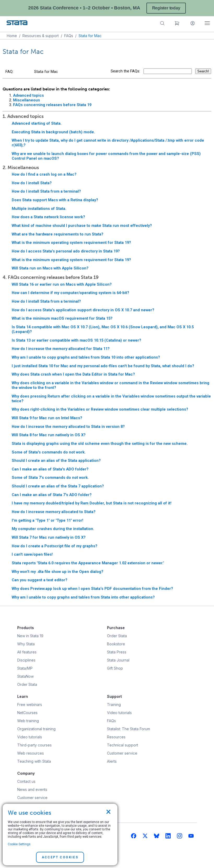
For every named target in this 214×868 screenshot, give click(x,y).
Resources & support (40, 35)
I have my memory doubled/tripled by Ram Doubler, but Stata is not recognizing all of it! (91, 503)
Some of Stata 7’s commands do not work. (50, 477)
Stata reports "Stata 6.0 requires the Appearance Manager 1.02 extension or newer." (88, 563)
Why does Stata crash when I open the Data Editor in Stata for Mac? (73, 374)
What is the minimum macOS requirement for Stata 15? (62, 318)
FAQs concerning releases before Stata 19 (52, 104)
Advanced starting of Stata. (37, 123)
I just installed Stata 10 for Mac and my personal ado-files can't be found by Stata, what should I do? (103, 366)
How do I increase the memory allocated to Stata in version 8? (68, 426)
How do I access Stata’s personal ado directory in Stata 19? (66, 251)
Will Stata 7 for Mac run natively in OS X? (49, 537)
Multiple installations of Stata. (39, 208)
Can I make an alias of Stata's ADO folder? (50, 469)
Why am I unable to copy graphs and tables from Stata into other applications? (83, 597)
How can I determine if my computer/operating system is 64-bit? (70, 292)
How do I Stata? (32, 183)
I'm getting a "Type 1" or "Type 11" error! (47, 520)
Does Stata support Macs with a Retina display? (55, 200)
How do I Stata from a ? (46, 191)
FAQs (68, 35)
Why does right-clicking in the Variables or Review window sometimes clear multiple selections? (100, 409)
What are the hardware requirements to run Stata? (57, 234)
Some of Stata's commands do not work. (49, 452)
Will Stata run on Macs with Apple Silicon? (50, 268)
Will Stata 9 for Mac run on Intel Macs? (47, 418)
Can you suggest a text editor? (39, 580)
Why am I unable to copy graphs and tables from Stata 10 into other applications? (86, 357)
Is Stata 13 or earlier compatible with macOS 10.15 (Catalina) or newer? (76, 340)
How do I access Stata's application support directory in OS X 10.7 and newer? (83, 310)
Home (12, 35)
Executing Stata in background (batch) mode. (53, 132)
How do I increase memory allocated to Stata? (54, 511)
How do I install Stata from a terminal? (46, 301)
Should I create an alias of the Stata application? (56, 460)
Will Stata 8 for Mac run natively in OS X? (49, 435)
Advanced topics (28, 95)
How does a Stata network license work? (48, 217)
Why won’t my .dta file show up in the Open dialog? (57, 571)
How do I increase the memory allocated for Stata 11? (61, 348)
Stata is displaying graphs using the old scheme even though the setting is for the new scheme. (100, 443)
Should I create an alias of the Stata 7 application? (58, 486)
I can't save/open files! (32, 554)
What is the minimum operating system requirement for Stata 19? (71, 242)
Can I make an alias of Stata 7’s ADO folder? (52, 494)
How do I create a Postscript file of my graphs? (54, 546)
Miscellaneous (26, 100)
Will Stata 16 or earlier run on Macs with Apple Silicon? (62, 284)
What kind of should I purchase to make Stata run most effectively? (82, 225)
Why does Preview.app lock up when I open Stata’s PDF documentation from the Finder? (92, 588)
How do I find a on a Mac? (44, 174)
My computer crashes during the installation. (53, 528)
